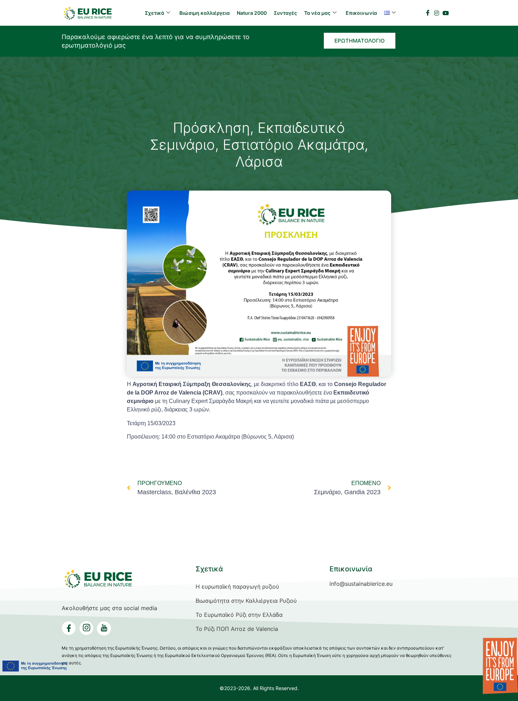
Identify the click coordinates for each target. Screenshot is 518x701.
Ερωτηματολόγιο (359, 40)
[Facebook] (428, 12)
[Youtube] (446, 12)
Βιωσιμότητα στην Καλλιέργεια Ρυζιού (246, 600)
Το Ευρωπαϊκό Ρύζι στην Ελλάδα (239, 614)
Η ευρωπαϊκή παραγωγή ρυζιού (237, 586)
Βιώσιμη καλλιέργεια (204, 13)
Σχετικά (154, 13)
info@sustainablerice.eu (361, 583)
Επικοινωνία (361, 13)
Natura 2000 (252, 13)
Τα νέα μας (317, 13)
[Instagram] (436, 12)
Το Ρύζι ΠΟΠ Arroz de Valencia (237, 628)
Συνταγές (285, 13)
